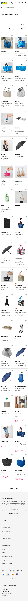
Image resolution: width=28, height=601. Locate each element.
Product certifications (7, 563)
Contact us (4, 535)
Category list (5, 560)
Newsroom (4, 549)
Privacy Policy (5, 589)
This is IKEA (4, 542)
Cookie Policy (5, 595)
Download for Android (14, 513)
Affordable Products (7, 556)
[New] (21, 276)
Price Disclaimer (5, 591)
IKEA (2, 7)
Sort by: (7, 28)
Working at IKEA (6, 545)
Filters (21, 28)
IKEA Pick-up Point (6, 538)
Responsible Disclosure (7, 593)
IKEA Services (5, 552)
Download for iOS (14, 509)
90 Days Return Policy (7, 524)
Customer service (6, 527)
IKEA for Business (6, 531)
